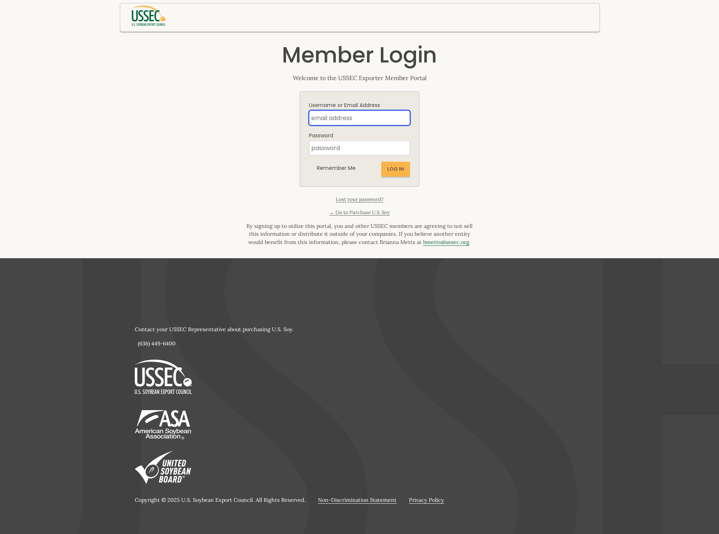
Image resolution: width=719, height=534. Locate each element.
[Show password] (402, 148)
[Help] (361, 166)
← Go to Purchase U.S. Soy (360, 212)
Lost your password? (359, 199)
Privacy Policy (426, 500)
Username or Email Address (344, 105)
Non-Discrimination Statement (357, 500)
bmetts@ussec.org (446, 242)
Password (321, 135)
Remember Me (336, 168)
